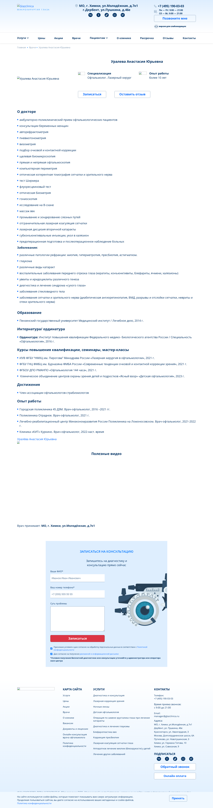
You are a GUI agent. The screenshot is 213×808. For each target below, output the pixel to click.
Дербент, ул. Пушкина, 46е (168, 728)
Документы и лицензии (75, 728)
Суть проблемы (58, 603)
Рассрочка (147, 38)
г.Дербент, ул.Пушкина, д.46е (106, 10)
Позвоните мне (174, 18)
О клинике (124, 38)
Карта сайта (72, 689)
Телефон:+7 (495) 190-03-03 (163, 697)
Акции (58, 38)
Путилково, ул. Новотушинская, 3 (171, 739)
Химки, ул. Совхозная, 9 (166, 746)
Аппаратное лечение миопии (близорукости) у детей (121, 748)
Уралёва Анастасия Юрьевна (37, 439)
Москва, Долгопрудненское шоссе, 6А (174, 735)
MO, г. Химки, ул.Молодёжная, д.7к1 (173, 724)
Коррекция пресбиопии (106, 737)
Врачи (76, 38)
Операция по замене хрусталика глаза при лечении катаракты (121, 719)
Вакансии (68, 723)
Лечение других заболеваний (109, 754)
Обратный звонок (174, 767)
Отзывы (168, 38)
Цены (41, 38)
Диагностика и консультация (108, 695)
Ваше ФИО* (56, 571)
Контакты (189, 38)
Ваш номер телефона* (62, 587)
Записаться (92, 94)
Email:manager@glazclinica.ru (166, 715)
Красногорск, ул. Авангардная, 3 (171, 731)
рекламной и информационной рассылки (99, 654)
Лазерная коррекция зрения (108, 701)
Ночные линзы (101, 706)
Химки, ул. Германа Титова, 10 (170, 742)
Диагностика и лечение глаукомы (111, 726)
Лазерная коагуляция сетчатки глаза (113, 743)
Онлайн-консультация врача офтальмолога (75, 736)
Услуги (66, 695)
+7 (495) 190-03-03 (171, 6)
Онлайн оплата (175, 776)
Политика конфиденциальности (74, 745)
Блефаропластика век (105, 731)
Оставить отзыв (132, 94)
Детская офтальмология (106, 712)
